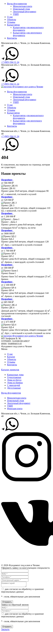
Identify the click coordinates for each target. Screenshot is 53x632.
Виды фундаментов (17, 3)
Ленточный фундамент (24, 11)
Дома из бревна (15, 382)
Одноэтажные (14, 377)
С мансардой (13, 385)
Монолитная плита (22, 6)
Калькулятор (13, 25)
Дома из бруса (14, 380)
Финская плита (14, 408)
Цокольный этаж (21, 9)
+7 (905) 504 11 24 (10, 62)
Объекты (11, 19)
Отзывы (11, 22)
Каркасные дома (15, 374)
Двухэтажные (14, 388)
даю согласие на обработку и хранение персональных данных (22, 590)
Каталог (11, 356)
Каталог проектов (10, 369)
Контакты (12, 38)
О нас (10, 17)
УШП (16, 14)
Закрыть (5, 629)
